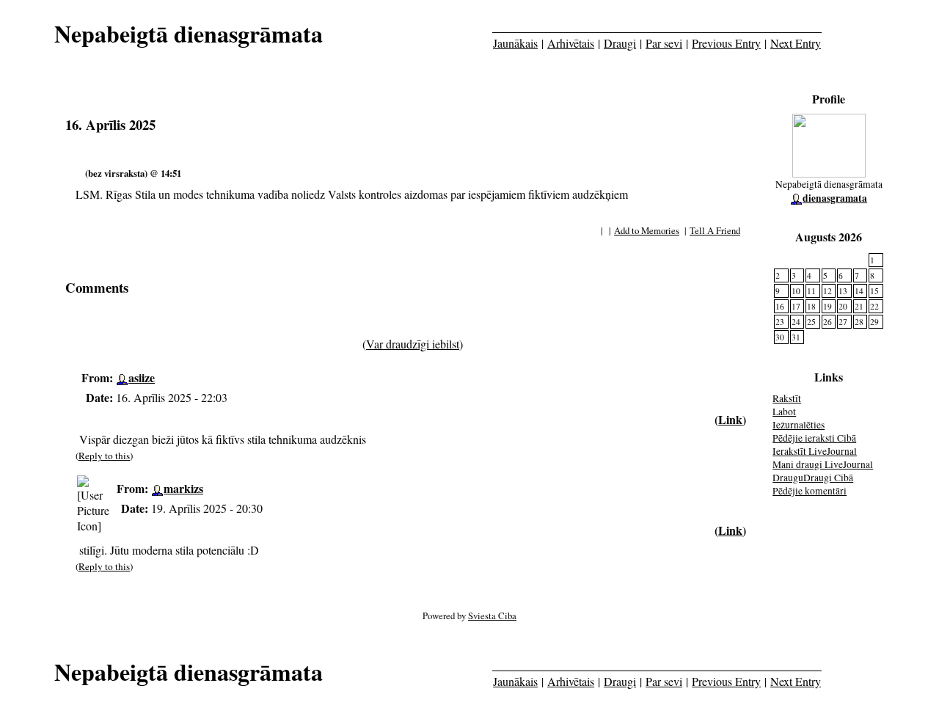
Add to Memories (646, 230)
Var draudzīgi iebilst (412, 343)
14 (859, 290)
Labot (784, 411)
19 (827, 306)
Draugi (620, 43)
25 (811, 321)
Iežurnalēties (798, 424)
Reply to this (104, 455)
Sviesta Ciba (492, 615)
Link (730, 419)
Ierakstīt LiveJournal (814, 451)
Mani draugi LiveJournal (822, 464)
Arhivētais (570, 43)
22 (874, 306)
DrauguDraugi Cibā (812, 477)
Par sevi (664, 43)
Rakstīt (786, 398)
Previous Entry (726, 43)
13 (842, 290)
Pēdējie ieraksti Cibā (814, 438)
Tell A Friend (715, 230)
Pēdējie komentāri (809, 490)
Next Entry (795, 43)
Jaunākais (515, 43)
